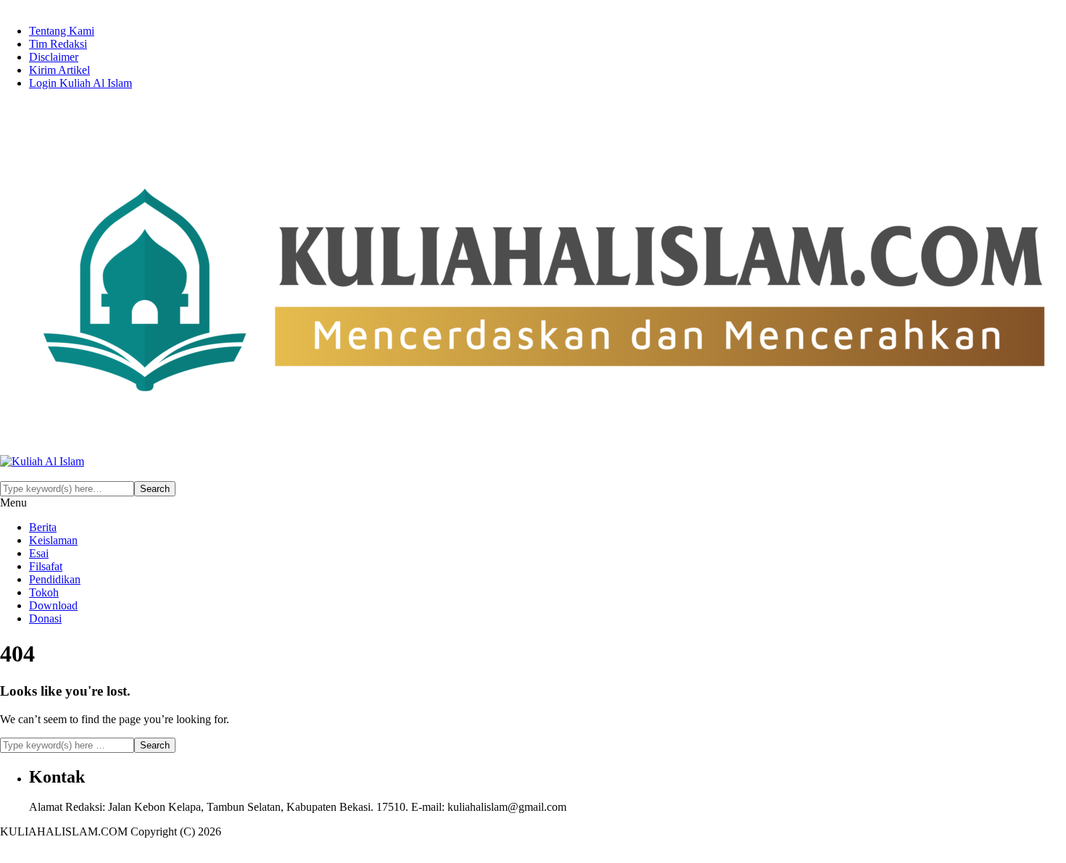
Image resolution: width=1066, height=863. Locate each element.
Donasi (45, 618)
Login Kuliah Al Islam (80, 83)
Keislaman (53, 540)
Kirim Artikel (59, 70)
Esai (39, 553)
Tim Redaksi (58, 44)
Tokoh (44, 592)
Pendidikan (54, 579)
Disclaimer (53, 57)
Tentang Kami (61, 31)
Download (53, 605)
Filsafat (45, 566)
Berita (43, 527)
